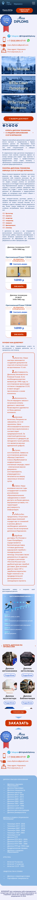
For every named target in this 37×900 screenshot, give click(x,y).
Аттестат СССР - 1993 (15, 866)
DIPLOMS (21, 19)
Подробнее (10, 675)
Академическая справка (17, 848)
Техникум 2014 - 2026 (16, 824)
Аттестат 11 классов (15, 864)
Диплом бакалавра (15, 788)
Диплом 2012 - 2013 (15, 797)
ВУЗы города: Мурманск (19, 105)
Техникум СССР (13, 835)
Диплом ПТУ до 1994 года (18, 846)
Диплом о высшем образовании (15, 785)
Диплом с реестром (15, 808)
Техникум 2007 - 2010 (16, 828)
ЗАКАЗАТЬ (18, 286)
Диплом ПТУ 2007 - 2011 (17, 841)
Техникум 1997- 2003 (16, 833)
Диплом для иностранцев (18, 810)
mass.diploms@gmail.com (17, 45)
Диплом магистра (14, 792)
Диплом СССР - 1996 (15, 806)
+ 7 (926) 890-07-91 (16, 40)
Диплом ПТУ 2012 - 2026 (17, 839)
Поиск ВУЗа (7, 10)
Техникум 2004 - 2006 (16, 830)
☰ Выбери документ (18, 119)
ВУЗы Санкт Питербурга (18, 85)
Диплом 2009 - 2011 (15, 799)
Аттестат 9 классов (15, 862)
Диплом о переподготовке (18, 876)
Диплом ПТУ (12, 837)
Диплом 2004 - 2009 (15, 801)
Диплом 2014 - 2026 (15, 795)
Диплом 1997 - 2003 (15, 803)
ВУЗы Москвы (18, 69)
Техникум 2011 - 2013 (16, 826)
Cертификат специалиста (17, 878)
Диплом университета (16, 812)
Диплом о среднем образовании (15, 851)
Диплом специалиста (16, 790)
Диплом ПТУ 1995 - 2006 (17, 844)
